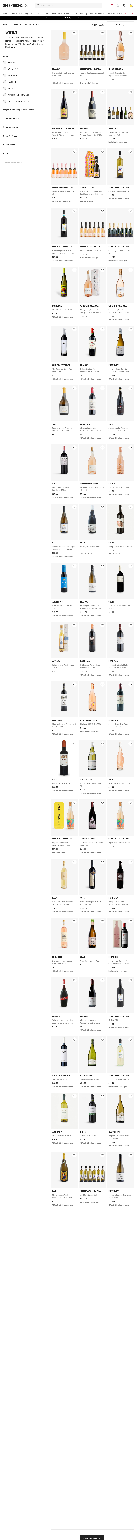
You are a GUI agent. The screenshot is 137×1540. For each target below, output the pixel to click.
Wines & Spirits (32, 24)
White (13, 69)
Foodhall (17, 24)
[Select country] (112, 5)
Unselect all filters (14, 162)
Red (12, 62)
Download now (84, 18)
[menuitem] (6, 13)
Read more (10, 47)
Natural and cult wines (20, 95)
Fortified (13, 82)
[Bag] (131, 5)
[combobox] (70, 5)
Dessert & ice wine (18, 101)
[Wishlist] (124, 5)
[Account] (118, 5)
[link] (64, 74)
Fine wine (14, 75)
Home (6, 24)
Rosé (12, 88)
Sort (118, 24)
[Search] (38, 5)
